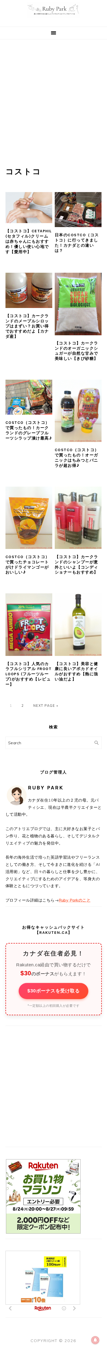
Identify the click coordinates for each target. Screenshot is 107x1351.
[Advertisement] (53, 95)
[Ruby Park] (53, 20)
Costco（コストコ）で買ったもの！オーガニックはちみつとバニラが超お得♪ (77, 457)
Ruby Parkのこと (75, 900)
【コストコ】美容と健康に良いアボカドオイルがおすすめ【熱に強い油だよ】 (76, 671)
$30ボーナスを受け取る (53, 990)
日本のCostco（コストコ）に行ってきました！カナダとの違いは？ (77, 243)
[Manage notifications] (95, 1340)
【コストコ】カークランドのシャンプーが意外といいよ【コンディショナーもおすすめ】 (76, 564)
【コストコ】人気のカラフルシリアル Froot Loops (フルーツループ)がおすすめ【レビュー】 (28, 674)
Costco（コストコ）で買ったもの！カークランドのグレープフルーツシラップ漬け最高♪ (28, 430)
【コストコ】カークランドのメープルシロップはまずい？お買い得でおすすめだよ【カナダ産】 (27, 326)
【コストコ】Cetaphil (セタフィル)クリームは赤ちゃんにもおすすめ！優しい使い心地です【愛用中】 (28, 241)
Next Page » (45, 706)
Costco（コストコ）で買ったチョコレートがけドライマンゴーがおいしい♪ (27, 564)
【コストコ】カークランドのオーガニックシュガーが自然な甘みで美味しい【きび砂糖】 (76, 351)
